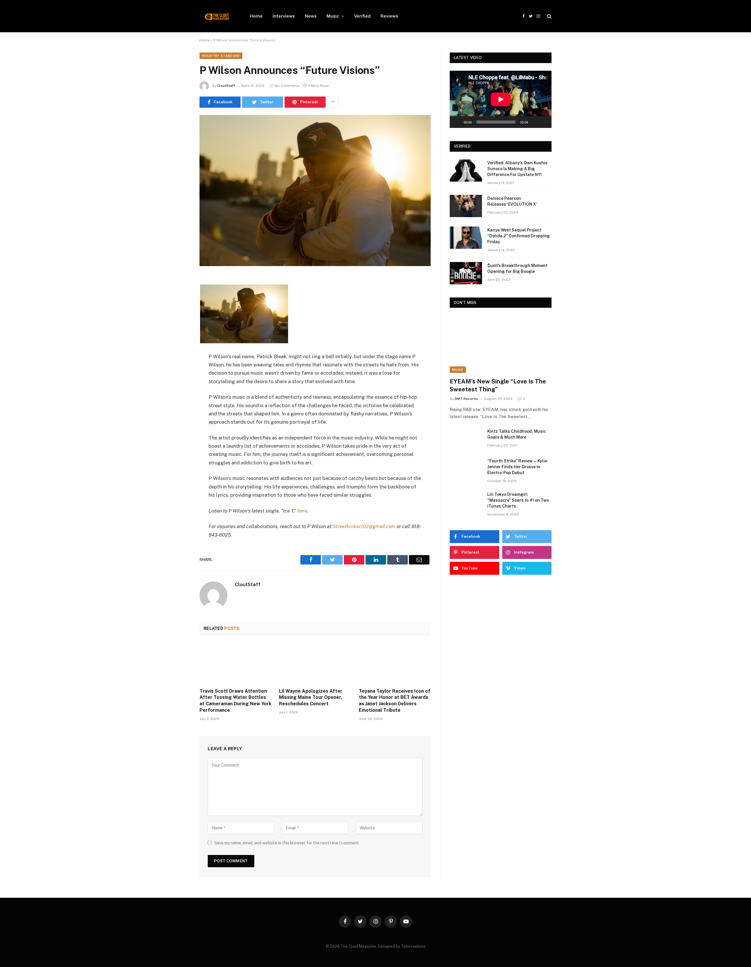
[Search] (549, 16)
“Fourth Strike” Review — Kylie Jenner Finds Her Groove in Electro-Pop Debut (517, 467)
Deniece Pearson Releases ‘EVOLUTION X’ (512, 201)
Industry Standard (221, 56)
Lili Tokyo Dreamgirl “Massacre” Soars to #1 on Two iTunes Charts (518, 500)
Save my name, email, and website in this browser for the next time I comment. (287, 843)
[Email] (179, 355)
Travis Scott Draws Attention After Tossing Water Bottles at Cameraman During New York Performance (235, 700)
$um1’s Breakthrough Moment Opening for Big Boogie (517, 268)
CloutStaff (226, 86)
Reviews (389, 15)
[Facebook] (179, 295)
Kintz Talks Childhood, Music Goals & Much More (516, 434)
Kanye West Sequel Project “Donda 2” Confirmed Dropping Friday (518, 236)
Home (256, 15)
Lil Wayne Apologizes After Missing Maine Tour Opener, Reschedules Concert (310, 697)
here (302, 511)
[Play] (457, 122)
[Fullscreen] (544, 122)
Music (333, 15)
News (311, 15)
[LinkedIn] (179, 325)
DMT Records (466, 399)
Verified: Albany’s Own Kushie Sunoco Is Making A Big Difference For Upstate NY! (517, 168)
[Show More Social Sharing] (333, 102)
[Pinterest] (179, 340)
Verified (362, 15)
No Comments (287, 86)
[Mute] (534, 122)
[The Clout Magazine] (217, 16)
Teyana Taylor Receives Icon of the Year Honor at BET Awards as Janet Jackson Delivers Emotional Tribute (394, 700)
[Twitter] (179, 310)
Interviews (284, 15)
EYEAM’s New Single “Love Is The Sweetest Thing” (498, 385)
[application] (501, 99)
